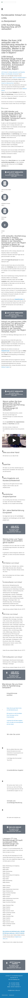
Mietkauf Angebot (5, 367)
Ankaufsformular (5, 350)
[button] (14, 9)
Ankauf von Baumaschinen (7, 83)
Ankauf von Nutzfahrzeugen (19, 77)
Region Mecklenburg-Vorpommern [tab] (11, 889)
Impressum (11, 995)
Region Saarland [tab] (6, 907)
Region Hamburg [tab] (6, 885)
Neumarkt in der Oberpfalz (19, 72)
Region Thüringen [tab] (7, 914)
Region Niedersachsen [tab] (8, 891)
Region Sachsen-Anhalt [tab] (8, 910)
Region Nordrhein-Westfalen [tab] (9, 892)
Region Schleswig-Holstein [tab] (9, 912)
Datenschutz (5, 995)
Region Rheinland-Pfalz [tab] (8, 905)
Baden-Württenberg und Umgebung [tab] (11, 865)
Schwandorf (16, 74)
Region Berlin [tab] (6, 869)
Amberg (10, 72)
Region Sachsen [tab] (6, 909)
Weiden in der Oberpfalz (6, 74)
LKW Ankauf (4, 72)
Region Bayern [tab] (6, 867)
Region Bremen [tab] (6, 873)
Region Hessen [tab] (6, 887)
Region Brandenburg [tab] (7, 871)
